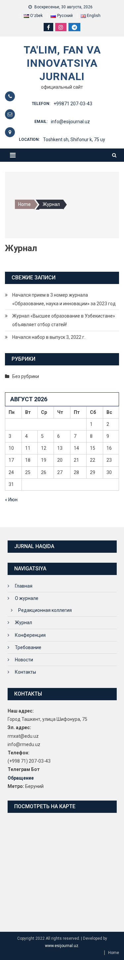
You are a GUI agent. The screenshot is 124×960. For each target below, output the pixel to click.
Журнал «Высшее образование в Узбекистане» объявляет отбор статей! (63, 320)
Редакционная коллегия (45, 610)
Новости (24, 659)
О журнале (26, 598)
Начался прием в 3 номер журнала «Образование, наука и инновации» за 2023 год (64, 299)
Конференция (30, 635)
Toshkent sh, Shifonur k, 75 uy (74, 139)
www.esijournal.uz (61, 945)
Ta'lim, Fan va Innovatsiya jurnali (62, 63)
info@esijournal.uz (70, 121)
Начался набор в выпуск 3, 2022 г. (48, 337)
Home (113, 952)
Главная (23, 586)
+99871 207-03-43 (73, 103)
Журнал (23, 622)
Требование (28, 647)
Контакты (25, 672)
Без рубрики (25, 376)
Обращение (21, 778)
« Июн (11, 499)
